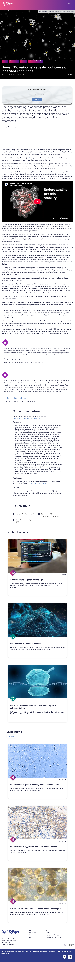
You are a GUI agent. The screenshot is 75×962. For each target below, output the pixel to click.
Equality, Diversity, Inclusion (53, 935)
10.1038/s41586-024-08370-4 (37, 484)
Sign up (37, 99)
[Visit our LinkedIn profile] (70, 951)
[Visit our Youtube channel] (59, 951)
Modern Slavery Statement (53, 937)
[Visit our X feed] (62, 951)
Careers (48, 932)
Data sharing (32, 932)
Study (30, 937)
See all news (11, 736)
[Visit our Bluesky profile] (65, 951)
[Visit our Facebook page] (67, 951)
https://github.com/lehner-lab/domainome (27, 418)
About (30, 930)
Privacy (31, 935)
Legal (47, 930)
